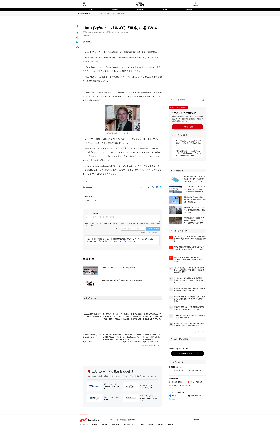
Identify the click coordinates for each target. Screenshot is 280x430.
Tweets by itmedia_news (180, 348)
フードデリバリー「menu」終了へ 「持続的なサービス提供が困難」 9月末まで (188, 143)
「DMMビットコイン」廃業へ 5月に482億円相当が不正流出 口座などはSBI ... (132, 316)
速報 (90, 10)
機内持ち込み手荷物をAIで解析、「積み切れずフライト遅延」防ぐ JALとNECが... (112, 337)
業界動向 (115, 10)
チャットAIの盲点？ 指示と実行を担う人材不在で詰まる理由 (152, 337)
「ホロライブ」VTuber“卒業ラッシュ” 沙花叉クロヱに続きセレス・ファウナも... (152, 316)
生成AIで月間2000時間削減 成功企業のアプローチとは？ (132, 337)
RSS (142, 425)
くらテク (165, 10)
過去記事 (189, 10)
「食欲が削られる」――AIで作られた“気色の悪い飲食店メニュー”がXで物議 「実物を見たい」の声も (188, 153)
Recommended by (147, 345)
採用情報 (160, 425)
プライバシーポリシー (130, 425)
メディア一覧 (84, 425)
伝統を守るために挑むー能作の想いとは (92, 335)
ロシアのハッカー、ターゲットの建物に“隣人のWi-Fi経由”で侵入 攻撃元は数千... (112, 316)
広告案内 (104, 425)
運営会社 (151, 425)
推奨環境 (170, 425)
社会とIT (140, 10)
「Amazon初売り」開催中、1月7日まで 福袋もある (92, 315)
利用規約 (196, 419)
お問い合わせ (115, 425)
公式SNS (95, 425)
